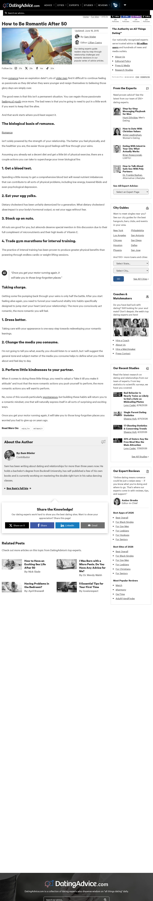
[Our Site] (125, 5)
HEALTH (26, 428)
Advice (48, 5)
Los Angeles (119, 235)
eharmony (121, 589)
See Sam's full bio (17, 488)
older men (61, 78)
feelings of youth (11, 101)
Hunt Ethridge (130, 117)
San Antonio (137, 235)
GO (118, 278)
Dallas (134, 245)
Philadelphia (137, 230)
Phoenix (117, 250)
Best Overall (122, 517)
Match (119, 585)
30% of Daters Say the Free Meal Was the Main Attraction (136, 442)
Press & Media (122, 65)
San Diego (136, 240)
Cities (60, 5)
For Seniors (122, 539)
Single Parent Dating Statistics (135, 414)
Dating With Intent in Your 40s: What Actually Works (134, 148)
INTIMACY (38, 428)
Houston (117, 245)
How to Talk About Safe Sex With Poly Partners (133, 168)
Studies (88, 5)
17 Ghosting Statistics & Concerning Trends (135, 427)
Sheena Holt (130, 418)
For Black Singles (125, 521)
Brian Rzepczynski (132, 154)
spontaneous (50, 396)
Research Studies (124, 69)
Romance (7, 132)
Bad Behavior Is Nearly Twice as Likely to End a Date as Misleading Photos (136, 397)
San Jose (135, 250)
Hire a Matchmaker (126, 349)
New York (118, 230)
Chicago (117, 240)
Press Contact (123, 353)
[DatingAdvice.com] (21, 6)
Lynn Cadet (130, 405)
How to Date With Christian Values (132, 130)
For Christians (123, 568)
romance (13, 78)
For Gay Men (122, 526)
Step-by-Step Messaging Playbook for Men (134, 111)
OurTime (120, 594)
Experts (74, 5)
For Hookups (122, 534)
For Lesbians (122, 530)
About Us (120, 56)
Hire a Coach (122, 340)
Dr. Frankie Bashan (132, 174)
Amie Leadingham (132, 134)
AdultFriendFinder (125, 598)
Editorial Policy (123, 61)
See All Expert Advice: (125, 185)
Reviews (103, 5)
